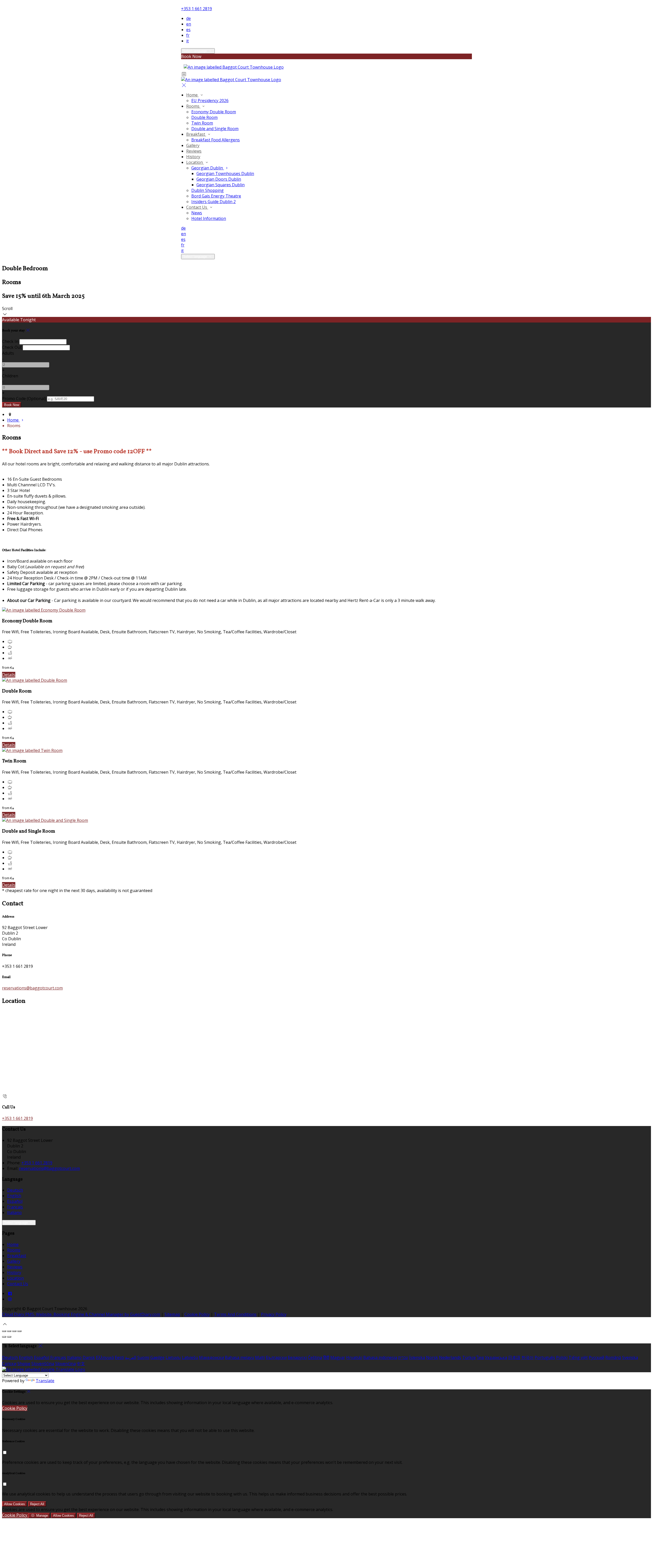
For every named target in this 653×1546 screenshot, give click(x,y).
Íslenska (417, 1357)
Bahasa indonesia (380, 1357)
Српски (9, 1363)
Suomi (143, 1357)
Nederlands (450, 1357)
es (188, 29)
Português (545, 1357)
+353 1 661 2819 (196, 8)
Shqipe (23, 1363)
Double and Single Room (214, 128)
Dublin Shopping (207, 190)
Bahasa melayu (239, 1357)
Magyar (337, 1357)
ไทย (480, 1357)
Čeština (315, 1357)
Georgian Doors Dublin (218, 179)
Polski (562, 1357)
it (187, 41)
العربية (130, 1357)
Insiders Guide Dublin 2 (213, 201)
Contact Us (197, 207)
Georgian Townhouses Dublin (225, 173)
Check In (10, 341)
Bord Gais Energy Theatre (216, 196)
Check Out (12, 347)
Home (192, 95)
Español (14, 1201)
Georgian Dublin (207, 168)
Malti (260, 1357)
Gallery (192, 145)
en (188, 24)
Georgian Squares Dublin (220, 185)
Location (195, 162)
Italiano (14, 1212)
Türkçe (469, 1357)
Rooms (193, 106)
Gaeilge (157, 1357)
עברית (403, 1357)
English (14, 1195)
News (196, 213)
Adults (8, 353)
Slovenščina (42, 1363)
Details (8, 674)
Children (10, 376)
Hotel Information (208, 218)
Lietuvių (173, 1357)
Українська (496, 1357)
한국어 (527, 1357)
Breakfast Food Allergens (215, 140)
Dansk (89, 1357)
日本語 (514, 1357)
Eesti (119, 1357)
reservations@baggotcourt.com (32, 988)
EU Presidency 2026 (210, 100)
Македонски (211, 1357)
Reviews (194, 151)
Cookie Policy (197, 1314)
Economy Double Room (213, 112)
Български (276, 1357)
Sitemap (172, 1314)
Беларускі (297, 1357)
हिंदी (326, 1357)
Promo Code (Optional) (24, 398)
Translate (45, 1380)
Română (613, 1357)
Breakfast (196, 134)
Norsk (432, 1357)
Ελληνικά (105, 1357)
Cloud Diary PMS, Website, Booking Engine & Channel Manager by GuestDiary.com (81, 1314)
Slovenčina (65, 1363)
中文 (81, 1363)
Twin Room (202, 123)
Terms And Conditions (235, 1314)
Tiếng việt (578, 1357)
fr (188, 35)
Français (15, 1207)
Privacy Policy (273, 1314)
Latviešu (190, 1357)
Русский (596, 1357)
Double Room (204, 117)
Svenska (630, 1357)
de (188, 18)
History (193, 156)
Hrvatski (354, 1357)
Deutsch (15, 1190)
